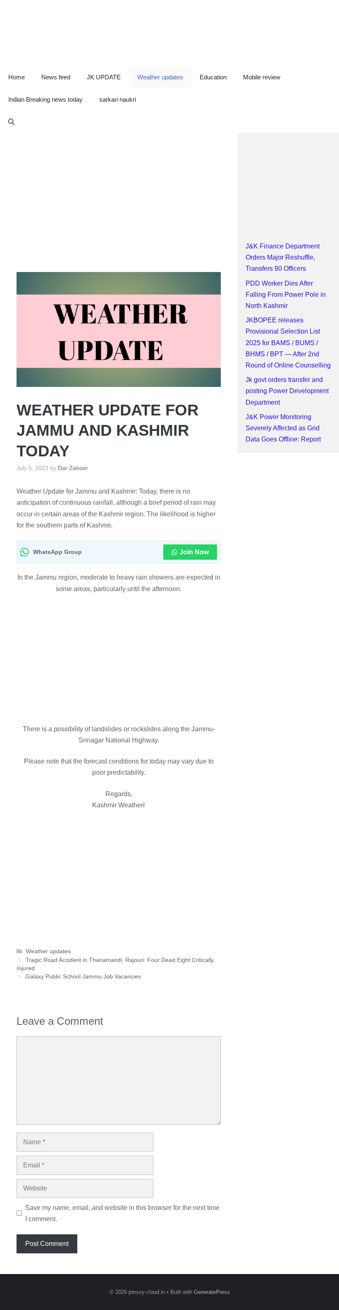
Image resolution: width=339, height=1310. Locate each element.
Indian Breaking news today (45, 99)
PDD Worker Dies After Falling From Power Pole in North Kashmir (286, 294)
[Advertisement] (118, 194)
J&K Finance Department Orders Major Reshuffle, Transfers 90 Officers (283, 257)
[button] (11, 122)
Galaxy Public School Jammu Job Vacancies (83, 977)
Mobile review (261, 77)
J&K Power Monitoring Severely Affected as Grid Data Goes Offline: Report (283, 428)
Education (213, 77)
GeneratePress (212, 1292)
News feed (55, 77)
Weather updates (160, 77)
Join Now (194, 552)
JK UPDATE (104, 77)
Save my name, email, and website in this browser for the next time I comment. (122, 1213)
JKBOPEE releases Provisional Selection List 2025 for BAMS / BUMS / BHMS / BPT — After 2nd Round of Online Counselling (288, 343)
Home (16, 77)
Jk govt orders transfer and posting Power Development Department (287, 391)
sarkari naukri (117, 99)
